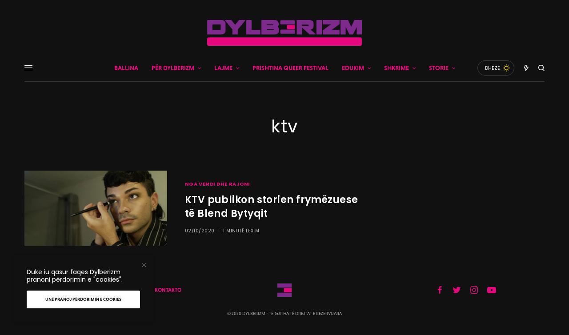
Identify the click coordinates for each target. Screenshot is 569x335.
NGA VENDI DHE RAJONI (217, 183)
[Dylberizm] (284, 33)
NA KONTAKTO (163, 290)
